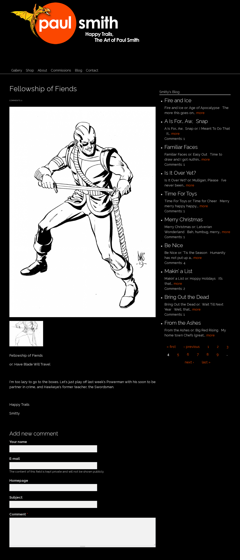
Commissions (61, 70)
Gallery (16, 70)
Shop (30, 70)
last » (206, 362)
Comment (18, 514)
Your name (18, 442)
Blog (78, 70)
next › (189, 362)
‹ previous (192, 347)
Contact (92, 70)
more (200, 113)
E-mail (14, 459)
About (42, 70)
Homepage (18, 480)
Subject (15, 497)
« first (171, 347)
